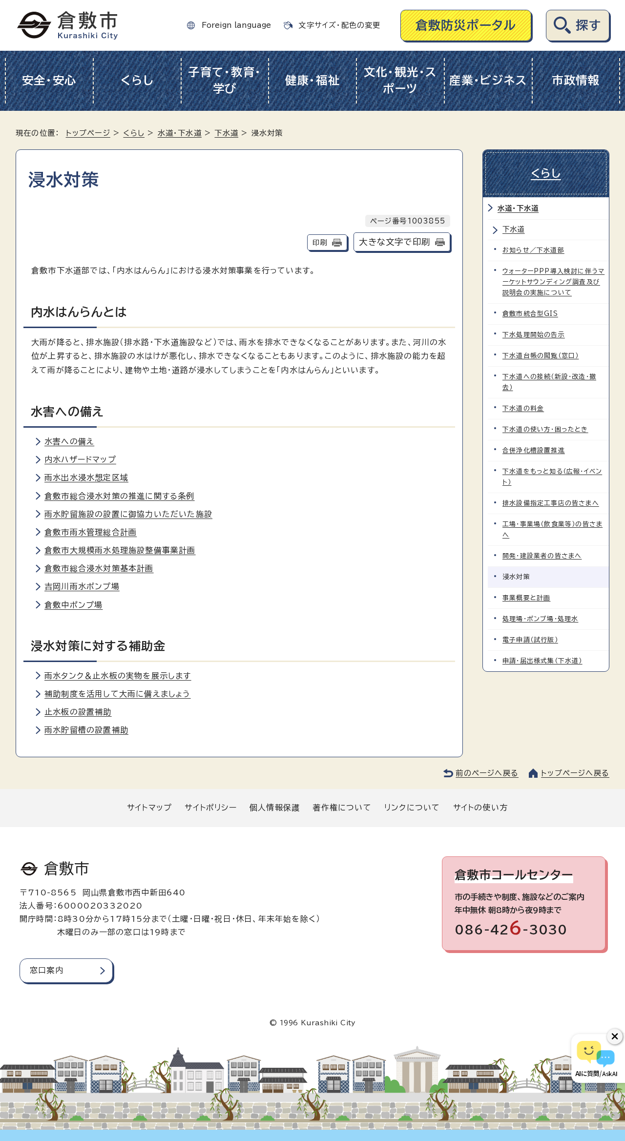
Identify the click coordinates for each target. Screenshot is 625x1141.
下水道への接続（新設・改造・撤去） (549, 382)
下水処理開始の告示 (533, 335)
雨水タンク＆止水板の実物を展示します (117, 676)
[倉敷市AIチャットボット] (596, 1058)
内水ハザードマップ (80, 459)
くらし (137, 80)
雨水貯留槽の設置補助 (86, 730)
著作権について (341, 807)
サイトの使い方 (480, 807)
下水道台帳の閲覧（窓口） (540, 356)
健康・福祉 (312, 80)
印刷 (319, 242)
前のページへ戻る (487, 773)
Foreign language (236, 25)
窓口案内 (46, 970)
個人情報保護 (275, 807)
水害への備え (69, 441)
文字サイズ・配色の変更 (339, 25)
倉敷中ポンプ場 (73, 605)
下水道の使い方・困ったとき (545, 429)
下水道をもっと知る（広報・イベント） (552, 476)
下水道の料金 (523, 408)
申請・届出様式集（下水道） (542, 661)
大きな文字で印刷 (394, 242)
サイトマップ (149, 807)
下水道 (226, 133)
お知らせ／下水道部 (533, 250)
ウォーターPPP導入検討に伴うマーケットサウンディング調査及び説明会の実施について (553, 282)
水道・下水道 (180, 133)
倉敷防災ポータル (466, 25)
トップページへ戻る (575, 773)
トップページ (88, 133)
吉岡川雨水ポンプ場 (82, 586)
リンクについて (412, 807)
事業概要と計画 (526, 598)
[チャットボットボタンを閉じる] (615, 1036)
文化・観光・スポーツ (400, 80)
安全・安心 (49, 80)
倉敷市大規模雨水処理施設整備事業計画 (120, 550)
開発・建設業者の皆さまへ (542, 556)
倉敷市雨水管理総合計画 (90, 532)
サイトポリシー (210, 807)
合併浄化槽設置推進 (533, 450)
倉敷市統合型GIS (530, 314)
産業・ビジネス (488, 80)
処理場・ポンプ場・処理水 (540, 619)
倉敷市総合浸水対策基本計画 (99, 568)
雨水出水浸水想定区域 (86, 477)
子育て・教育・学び (225, 80)
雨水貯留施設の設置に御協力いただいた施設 (128, 514)
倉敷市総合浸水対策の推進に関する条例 (119, 496)
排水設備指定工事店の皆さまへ (550, 503)
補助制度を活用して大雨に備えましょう (117, 694)
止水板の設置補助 (78, 712)
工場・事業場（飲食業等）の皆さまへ (552, 529)
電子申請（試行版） (530, 640)
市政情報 (576, 80)
